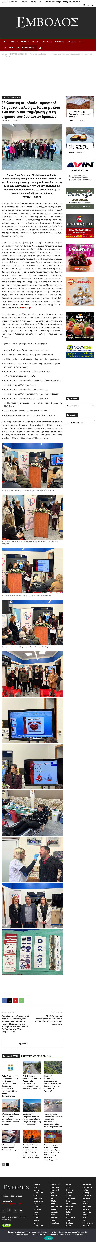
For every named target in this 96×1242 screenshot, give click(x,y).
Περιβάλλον (70, 1223)
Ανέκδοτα (37, 1204)
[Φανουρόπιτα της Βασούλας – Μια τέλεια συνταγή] (80, 106)
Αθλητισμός (38, 1190)
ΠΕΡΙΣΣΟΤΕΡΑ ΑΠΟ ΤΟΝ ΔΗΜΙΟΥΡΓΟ (36, 1056)
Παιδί (68, 1215)
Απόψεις (37, 1206)
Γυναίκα (36, 1220)
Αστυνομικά (38, 1209)
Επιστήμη (53, 1204)
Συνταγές (71, 42)
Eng (17, 48)
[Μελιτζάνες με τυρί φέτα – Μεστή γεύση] (80, 137)
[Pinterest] (15, 1000)
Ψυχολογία (86, 1226)
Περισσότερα (28, 48)
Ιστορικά (69, 1184)
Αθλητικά (47, 42)
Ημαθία (53, 1220)
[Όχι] (93, 1235)
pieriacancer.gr (24, 308)
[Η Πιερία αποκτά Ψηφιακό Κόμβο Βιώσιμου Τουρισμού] (11, 1136)
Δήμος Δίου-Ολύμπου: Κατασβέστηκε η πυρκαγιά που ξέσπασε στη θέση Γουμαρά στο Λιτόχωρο (11, 1119)
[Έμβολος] (48, 23)
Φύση (84, 1220)
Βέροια (36, 1212)
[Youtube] (92, 5)
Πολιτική (85, 1193)
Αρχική (4, 54)
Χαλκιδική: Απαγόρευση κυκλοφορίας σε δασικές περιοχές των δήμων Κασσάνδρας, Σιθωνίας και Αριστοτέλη (53, 1083)
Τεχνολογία (86, 1212)
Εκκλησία (53, 1198)
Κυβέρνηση (70, 1201)
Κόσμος (36, 42)
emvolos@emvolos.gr (53, 2)
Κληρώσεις (70, 1190)
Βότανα (36, 1217)
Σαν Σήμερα (86, 1198)
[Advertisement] (48, 76)
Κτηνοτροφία (70, 1198)
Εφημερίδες (54, 1217)
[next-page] (7, 1164)
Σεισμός (85, 1201)
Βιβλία (36, 1215)
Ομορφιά (69, 1209)
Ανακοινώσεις (38, 1201)
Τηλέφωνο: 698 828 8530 (71, 2)
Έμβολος (8, 120)
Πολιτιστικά (86, 1195)
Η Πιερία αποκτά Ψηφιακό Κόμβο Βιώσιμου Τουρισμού (10, 1147)
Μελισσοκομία (71, 1204)
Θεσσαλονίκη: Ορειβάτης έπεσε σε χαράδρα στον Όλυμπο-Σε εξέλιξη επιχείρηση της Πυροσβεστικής (32, 1119)
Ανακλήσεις (38, 1198)
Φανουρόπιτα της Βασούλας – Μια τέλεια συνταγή (80, 114)
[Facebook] (80, 5)
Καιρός (68, 1187)
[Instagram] (84, 5)
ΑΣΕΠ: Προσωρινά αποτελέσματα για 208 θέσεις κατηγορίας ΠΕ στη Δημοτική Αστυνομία (48, 1020)
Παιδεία (68, 1212)
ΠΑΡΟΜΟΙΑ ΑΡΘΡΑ (10, 1056)
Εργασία (53, 1209)
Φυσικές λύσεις (88, 1223)
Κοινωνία (59, 42)
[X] (88, 5)
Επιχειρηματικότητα (57, 1206)
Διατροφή (8, 48)
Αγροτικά (37, 1184)
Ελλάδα (13, 42)
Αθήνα (36, 1187)
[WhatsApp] (21, 1000)
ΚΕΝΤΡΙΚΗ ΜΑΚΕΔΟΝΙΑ (18, 54)
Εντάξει (49, 1238)
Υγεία (81, 42)
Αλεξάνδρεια (38, 1193)
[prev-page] (3, 1164)
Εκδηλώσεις (54, 1195)
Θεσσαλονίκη (55, 1223)
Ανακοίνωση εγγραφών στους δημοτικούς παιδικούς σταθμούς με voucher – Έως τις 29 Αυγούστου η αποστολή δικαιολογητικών (53, 1152)
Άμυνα (36, 1195)
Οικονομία (69, 1206)
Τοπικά (24, 42)
